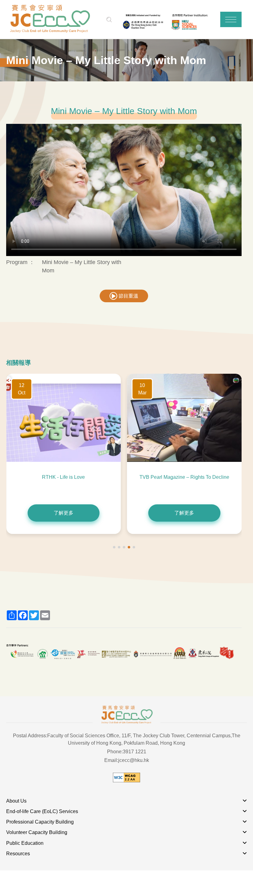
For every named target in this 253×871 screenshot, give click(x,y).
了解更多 (63, 512)
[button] (231, 19)
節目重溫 (127, 296)
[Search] (109, 19)
